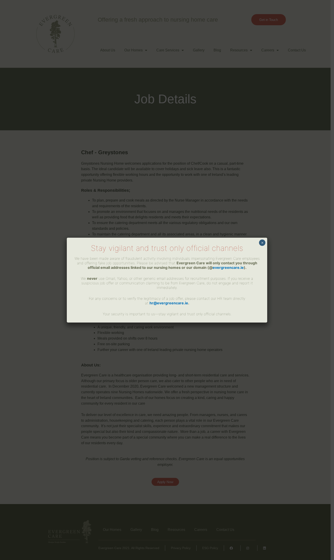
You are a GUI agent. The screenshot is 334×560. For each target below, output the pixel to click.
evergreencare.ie (228, 267)
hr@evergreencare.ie (169, 303)
